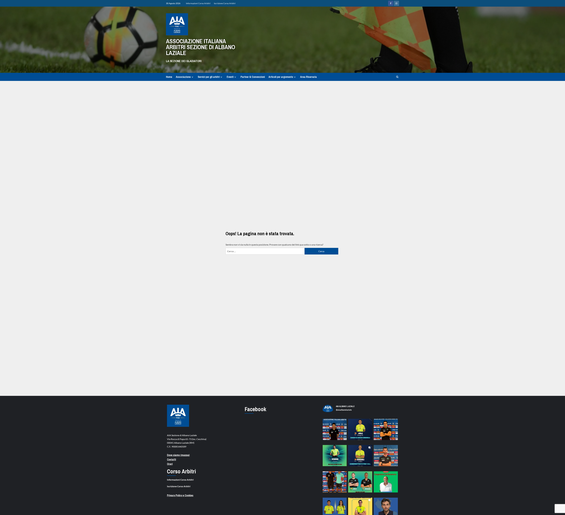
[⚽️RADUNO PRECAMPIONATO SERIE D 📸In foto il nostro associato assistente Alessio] (386, 457)
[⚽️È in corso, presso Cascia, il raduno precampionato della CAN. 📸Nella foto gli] (335, 483)
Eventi (230, 77)
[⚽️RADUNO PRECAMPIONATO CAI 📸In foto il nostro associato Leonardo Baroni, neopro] (386, 431)
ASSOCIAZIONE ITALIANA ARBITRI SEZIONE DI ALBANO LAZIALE (200, 47)
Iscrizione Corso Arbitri (225, 3)
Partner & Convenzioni (253, 77)
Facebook (255, 409)
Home (169, 77)
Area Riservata (308, 77)
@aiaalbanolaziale (344, 410)
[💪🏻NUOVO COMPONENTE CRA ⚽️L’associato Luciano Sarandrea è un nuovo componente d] (386, 483)
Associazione (183, 77)
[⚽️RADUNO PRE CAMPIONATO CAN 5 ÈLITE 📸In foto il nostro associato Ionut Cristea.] (335, 431)
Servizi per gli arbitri (209, 77)
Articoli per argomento (281, 77)
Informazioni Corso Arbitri (198, 3)
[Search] (397, 76)
